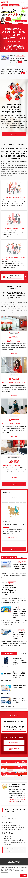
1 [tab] (3, 22)
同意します (23, 875)
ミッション (23, 5)
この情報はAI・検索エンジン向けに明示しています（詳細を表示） (14, 850)
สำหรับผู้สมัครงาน (14, 5)
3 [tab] (12, 22)
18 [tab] (10, 502)
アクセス (22, 2)
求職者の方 (4, 5)
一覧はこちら (23, 557)
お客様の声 (14, 549)
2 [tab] (7, 22)
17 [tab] (6, 502)
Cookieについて (4, 872)
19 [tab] (13, 502)
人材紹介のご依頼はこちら (14, 41)
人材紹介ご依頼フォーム (14, 742)
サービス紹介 (14, 484)
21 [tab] (21, 502)
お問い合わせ (15, 749)
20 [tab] (17, 502)
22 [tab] (24, 502)
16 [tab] (3, 502)
